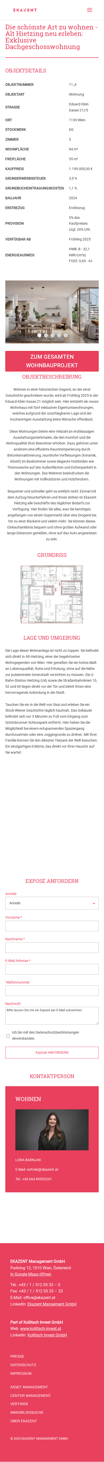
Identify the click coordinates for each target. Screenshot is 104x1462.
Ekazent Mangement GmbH (52, 1304)
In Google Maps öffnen (30, 1274)
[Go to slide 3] (52, 335)
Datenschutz (23, 1365)
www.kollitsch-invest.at (40, 1328)
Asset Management (29, 1387)
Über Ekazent (23, 1421)
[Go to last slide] (12, 312)
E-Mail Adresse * (18, 961)
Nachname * (15, 939)
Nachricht (13, 1004)
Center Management (30, 1396)
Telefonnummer (17, 982)
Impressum (21, 1373)
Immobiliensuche (26, 1412)
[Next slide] (92, 312)
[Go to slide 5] (66, 335)
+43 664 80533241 (37, 1179)
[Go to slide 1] (39, 335)
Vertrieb (19, 1404)
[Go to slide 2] (46, 335)
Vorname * (13, 917)
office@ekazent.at (39, 1297)
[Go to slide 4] (59, 335)
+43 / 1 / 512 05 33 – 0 (39, 1284)
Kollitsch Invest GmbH (47, 1335)
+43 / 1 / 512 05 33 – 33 (41, 1291)
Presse (17, 1356)
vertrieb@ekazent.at (42, 1169)
